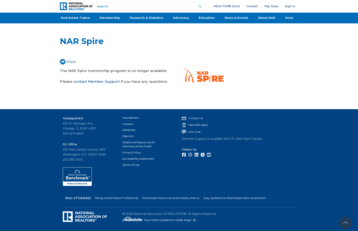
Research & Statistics (146, 18)
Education (207, 18)
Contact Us (195, 118)
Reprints (128, 136)
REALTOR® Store (227, 6)
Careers (127, 124)
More (289, 18)
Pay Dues (271, 6)
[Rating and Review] (77, 185)
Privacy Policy (131, 152)
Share (71, 62)
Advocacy (181, 18)
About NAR (266, 18)
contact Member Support (96, 81)
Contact (252, 6)
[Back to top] (345, 223)
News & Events (236, 18)
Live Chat (194, 131)
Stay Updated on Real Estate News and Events (234, 198)
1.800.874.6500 (198, 125)
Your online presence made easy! (170, 220)
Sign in (290, 6)
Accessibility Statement (138, 158)
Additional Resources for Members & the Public (138, 144)
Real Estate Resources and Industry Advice (170, 198)
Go (200, 6)
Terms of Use (131, 164)
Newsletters (130, 117)
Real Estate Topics (75, 18)
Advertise (128, 130)
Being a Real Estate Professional (116, 198)
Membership (110, 18)
